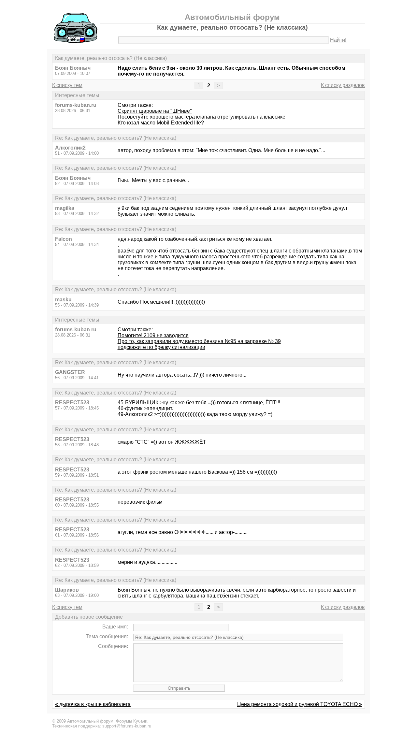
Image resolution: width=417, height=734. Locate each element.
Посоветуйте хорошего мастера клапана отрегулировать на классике (201, 117)
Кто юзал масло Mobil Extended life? (161, 122)
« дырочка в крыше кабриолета (93, 704)
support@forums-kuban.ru (126, 726)
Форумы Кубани (131, 721)
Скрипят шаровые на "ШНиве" (155, 111)
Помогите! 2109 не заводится (153, 335)
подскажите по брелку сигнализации (161, 347)
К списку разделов (343, 85)
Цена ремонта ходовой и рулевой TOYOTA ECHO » (299, 704)
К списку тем (67, 85)
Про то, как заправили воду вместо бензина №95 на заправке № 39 (199, 341)
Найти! (338, 40)
